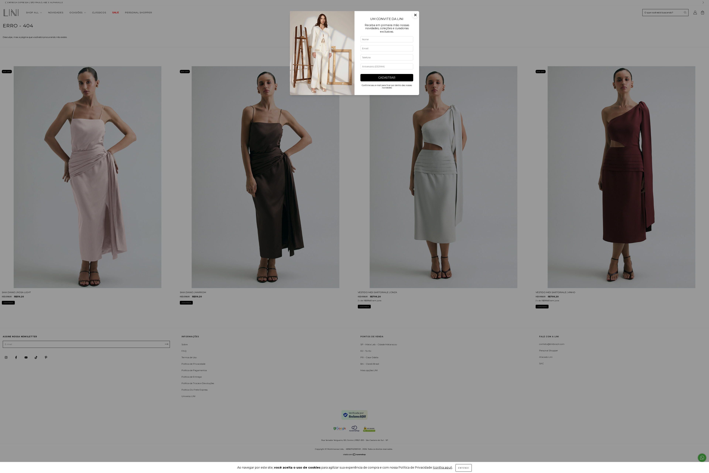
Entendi (463, 468)
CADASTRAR (386, 77)
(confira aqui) (442, 467)
